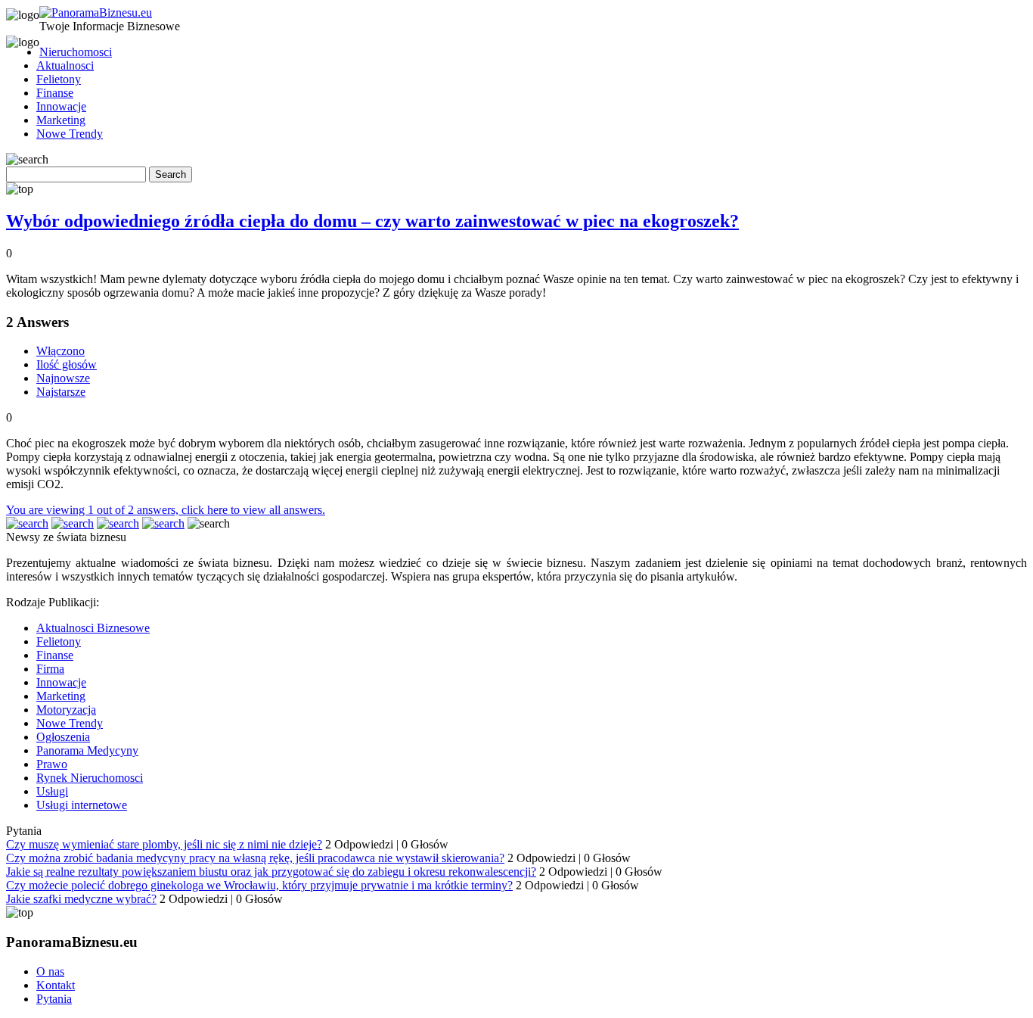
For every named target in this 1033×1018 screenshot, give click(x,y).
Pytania (54, 998)
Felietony (58, 79)
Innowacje (61, 106)
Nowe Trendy (69, 133)
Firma (50, 668)
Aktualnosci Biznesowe (93, 627)
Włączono (60, 350)
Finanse (54, 92)
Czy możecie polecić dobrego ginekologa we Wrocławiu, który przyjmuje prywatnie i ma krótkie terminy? (259, 885)
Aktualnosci (65, 65)
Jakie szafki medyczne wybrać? (81, 898)
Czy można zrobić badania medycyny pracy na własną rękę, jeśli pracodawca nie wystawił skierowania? (255, 857)
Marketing (60, 120)
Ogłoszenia (63, 736)
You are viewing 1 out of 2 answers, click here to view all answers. (165, 509)
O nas (50, 971)
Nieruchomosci (75, 51)
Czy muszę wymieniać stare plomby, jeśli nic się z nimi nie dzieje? (164, 844)
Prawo (51, 764)
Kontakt (55, 985)
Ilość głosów (66, 364)
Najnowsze (63, 378)
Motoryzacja (66, 709)
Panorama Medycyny (87, 750)
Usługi (52, 791)
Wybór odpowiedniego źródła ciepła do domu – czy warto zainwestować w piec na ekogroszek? (372, 221)
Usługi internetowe (81, 805)
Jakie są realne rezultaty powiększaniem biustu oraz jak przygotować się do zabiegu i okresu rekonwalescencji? (271, 871)
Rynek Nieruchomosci (89, 777)
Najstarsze (60, 391)
